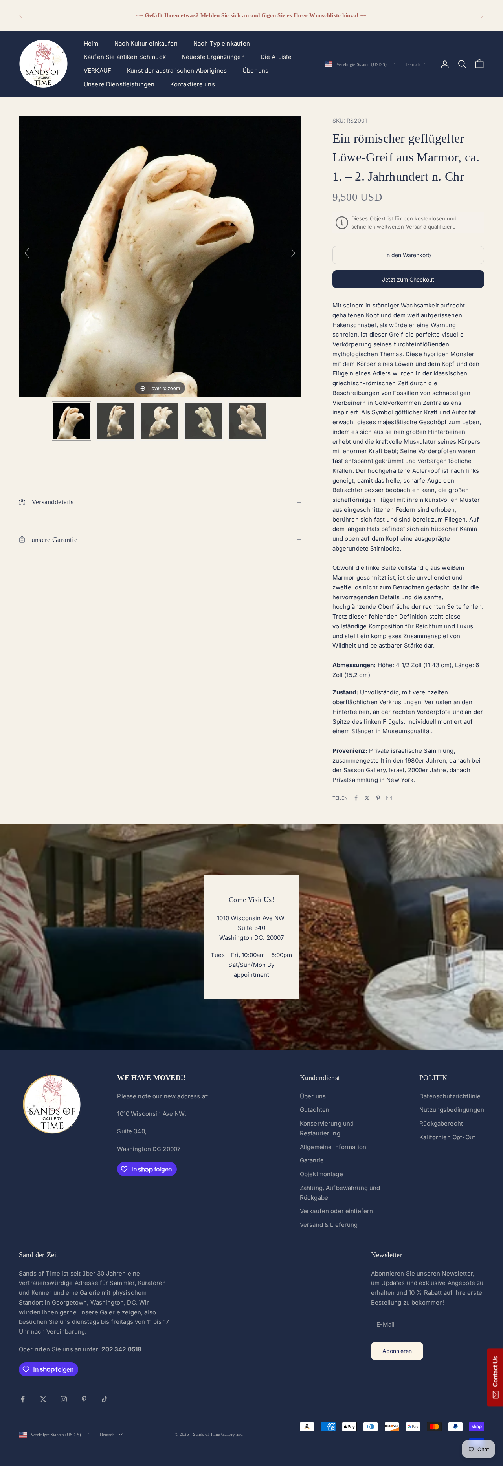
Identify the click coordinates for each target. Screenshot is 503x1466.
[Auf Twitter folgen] (43, 1399)
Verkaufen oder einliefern (336, 1211)
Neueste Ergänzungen (213, 56)
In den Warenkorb (408, 255)
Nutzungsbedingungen (451, 1109)
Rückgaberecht (441, 1123)
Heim (91, 43)
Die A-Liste (276, 56)
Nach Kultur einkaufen (146, 43)
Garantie (312, 1160)
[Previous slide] (27, 253)
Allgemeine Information (333, 1147)
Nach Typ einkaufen (221, 43)
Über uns (255, 70)
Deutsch (413, 64)
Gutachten (314, 1109)
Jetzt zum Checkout (408, 279)
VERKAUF (97, 70)
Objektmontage (321, 1174)
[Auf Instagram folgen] (64, 1399)
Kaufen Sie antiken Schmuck (125, 56)
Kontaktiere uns (192, 84)
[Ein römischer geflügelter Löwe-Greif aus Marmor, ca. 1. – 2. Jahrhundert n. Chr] (71, 421)
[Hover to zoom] (160, 256)
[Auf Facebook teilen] (356, 798)
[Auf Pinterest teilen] (378, 798)
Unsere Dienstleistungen (119, 84)
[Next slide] (293, 253)
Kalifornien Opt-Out (447, 1137)
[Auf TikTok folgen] (104, 1399)
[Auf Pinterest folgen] (84, 1399)
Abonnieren (397, 1350)
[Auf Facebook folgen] (23, 1399)
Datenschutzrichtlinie (450, 1096)
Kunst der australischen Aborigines (177, 70)
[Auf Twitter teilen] (367, 798)
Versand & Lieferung (329, 1224)
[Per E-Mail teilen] (389, 798)
